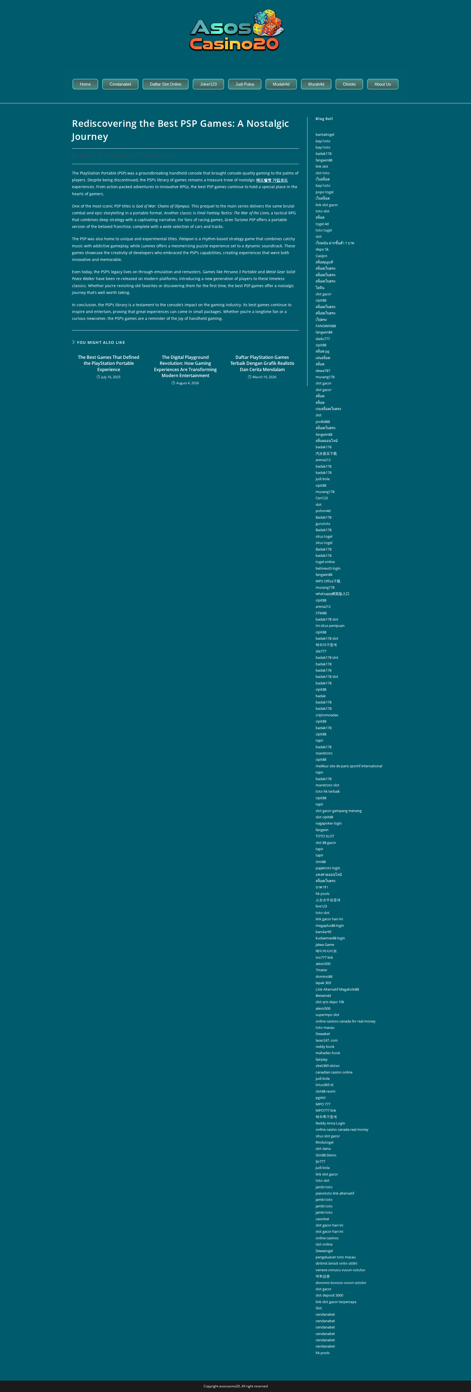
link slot (322, 166)
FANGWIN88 (326, 325)
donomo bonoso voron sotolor (341, 1282)
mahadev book (328, 1052)
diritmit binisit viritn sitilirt (336, 1263)
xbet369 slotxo (328, 1065)
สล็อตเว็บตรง (325, 268)
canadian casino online (334, 1072)
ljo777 (320, 1161)
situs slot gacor (328, 1136)
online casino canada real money (342, 1129)
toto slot (323, 211)
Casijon (321, 255)
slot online (324, 1244)
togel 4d (322, 223)
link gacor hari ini (329, 918)
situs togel (324, 536)
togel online (325, 561)
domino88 (324, 976)
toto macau (325, 1027)
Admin (85, 155)
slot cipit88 (324, 816)
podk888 (323, 421)
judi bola (323, 478)
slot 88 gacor (326, 842)
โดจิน (320, 287)
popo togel (324, 192)
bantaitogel (325, 134)
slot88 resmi (325, 1091)
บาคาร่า (322, 887)
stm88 (321, 861)
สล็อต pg (322, 351)
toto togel (324, 230)
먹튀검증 (323, 1276)
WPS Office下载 (328, 581)
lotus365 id (324, 1084)
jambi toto (324, 1186)
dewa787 (323, 370)
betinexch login (328, 568)
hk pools (323, 893)
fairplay (322, 1059)
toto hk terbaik (328, 791)
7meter (321, 969)
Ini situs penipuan (330, 625)
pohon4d (323, 510)
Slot (319, 1308)
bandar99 (323, 931)
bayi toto (323, 141)
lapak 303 (323, 982)
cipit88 (321, 300)
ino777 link (324, 957)
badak (321, 695)
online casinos (327, 1237)
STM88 (321, 613)
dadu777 (323, 338)
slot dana (323, 1148)
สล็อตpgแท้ (324, 262)
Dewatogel (324, 1250)
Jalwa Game (325, 944)
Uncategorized (159, 155)
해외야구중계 (326, 644)
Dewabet (323, 1033)
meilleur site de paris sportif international (349, 765)
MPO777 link (326, 1110)
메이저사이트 (326, 950)
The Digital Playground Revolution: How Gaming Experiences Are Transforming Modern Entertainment (185, 366)
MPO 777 (323, 1104)
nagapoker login (329, 823)
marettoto (324, 753)
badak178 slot (327, 619)
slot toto (323, 172)
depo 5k (322, 249)
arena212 (323, 459)
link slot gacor (327, 204)
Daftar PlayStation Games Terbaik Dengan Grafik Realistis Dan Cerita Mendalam (262, 363)
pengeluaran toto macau (336, 1257)
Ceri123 (322, 497)
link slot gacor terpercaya (336, 1301)
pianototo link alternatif (335, 1193)
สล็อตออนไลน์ (327, 440)
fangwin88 (324, 160)
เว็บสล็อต (323, 179)
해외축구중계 (326, 1116)
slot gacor (323, 293)
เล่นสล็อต (323, 357)
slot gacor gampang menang (339, 810)
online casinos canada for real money (346, 1021)
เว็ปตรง (321, 319)
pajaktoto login (328, 867)
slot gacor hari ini (329, 1225)
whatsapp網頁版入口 (332, 593)
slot (319, 236)
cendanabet (325, 1314)
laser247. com (327, 1040)
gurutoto (323, 523)
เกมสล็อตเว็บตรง (328, 408)
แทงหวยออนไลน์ (329, 874)
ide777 (321, 651)
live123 (321, 906)
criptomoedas (327, 714)
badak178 (323, 153)
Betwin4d (323, 995)
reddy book (325, 1046)
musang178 (325, 376)
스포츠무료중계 (328, 899)
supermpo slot (327, 1014)
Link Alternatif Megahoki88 (337, 989)
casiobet (322, 1218)
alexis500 (323, 963)
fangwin (322, 829)
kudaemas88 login (330, 938)
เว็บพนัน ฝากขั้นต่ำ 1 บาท (335, 242)
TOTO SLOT (325, 836)
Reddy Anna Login (330, 1123)
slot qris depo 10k (330, 1001)
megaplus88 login (330, 925)
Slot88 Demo (326, 1155)
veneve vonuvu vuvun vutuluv (340, 1269)
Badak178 (323, 517)
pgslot (321, 1097)
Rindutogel (324, 1142)
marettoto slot (327, 785)
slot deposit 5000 (329, 1295)
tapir (319, 740)
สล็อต (320, 217)
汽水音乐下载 (326, 453)
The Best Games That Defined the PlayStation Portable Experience (108, 363)
